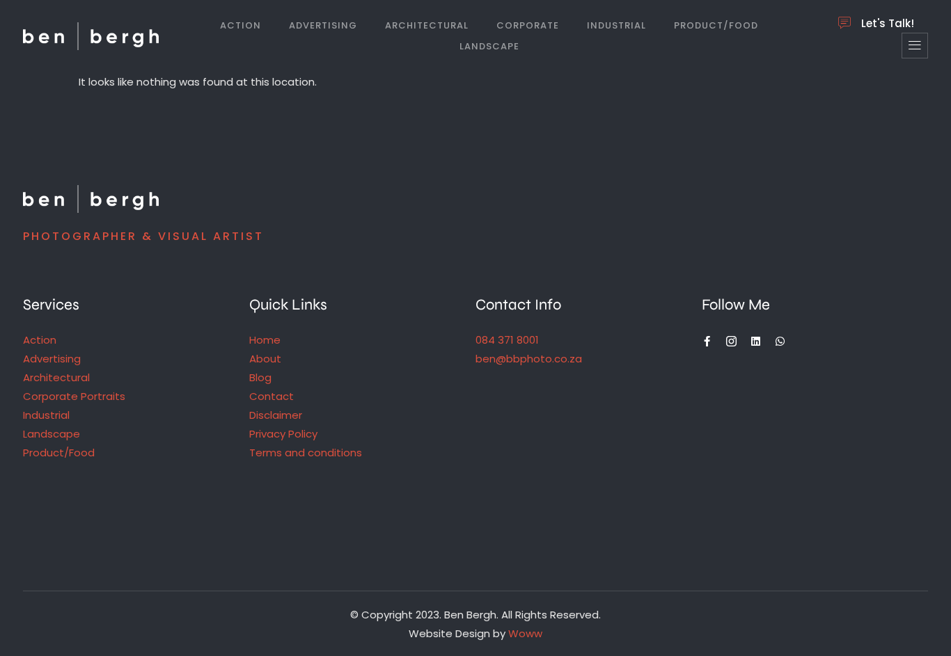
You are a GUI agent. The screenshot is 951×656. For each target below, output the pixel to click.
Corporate (527, 25)
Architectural (427, 25)
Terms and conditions (305, 452)
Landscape (489, 46)
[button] (915, 45)
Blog (260, 377)
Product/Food (716, 25)
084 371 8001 (507, 340)
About (265, 358)
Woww (525, 633)
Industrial (616, 25)
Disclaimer (275, 415)
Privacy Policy (283, 433)
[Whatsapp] (780, 341)
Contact (271, 396)
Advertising (323, 25)
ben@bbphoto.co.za (528, 358)
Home (265, 340)
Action (240, 25)
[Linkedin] (755, 341)
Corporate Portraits (74, 396)
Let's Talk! (887, 23)
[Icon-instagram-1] (731, 341)
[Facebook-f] (707, 341)
